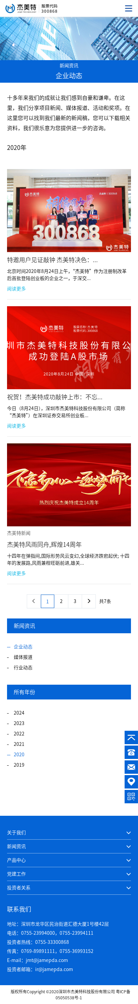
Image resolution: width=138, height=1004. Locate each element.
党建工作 (16, 874)
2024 (19, 713)
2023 (19, 723)
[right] (88, 601)
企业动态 (23, 646)
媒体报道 (23, 657)
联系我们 (19, 909)
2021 (19, 744)
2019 (19, 765)
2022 (19, 733)
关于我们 (16, 832)
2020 (19, 754)
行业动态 (23, 667)
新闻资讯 (16, 846)
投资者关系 (18, 887)
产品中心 (16, 860)
